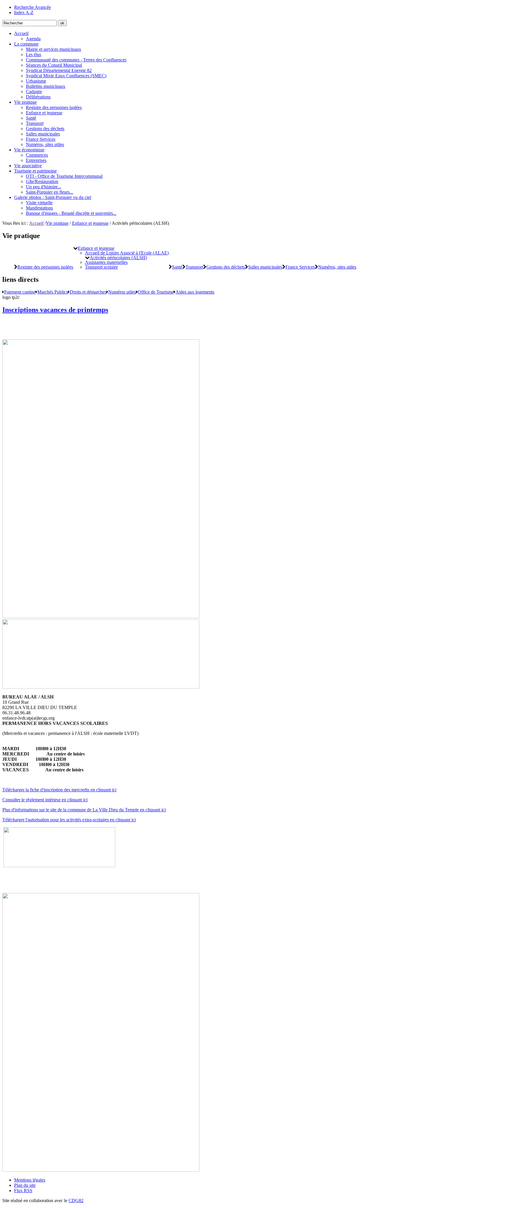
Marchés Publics (52, 291)
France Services (40, 139)
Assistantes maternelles (106, 262)
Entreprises (36, 160)
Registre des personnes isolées (54, 107)
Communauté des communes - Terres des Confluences (76, 59)
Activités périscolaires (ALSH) (118, 257)
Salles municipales (43, 133)
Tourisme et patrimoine (35, 170)
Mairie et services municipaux (53, 49)
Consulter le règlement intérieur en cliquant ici (45, 799)
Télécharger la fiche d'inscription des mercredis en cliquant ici (59, 789)
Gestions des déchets (45, 128)
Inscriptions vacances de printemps (55, 310)
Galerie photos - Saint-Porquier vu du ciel (52, 197)
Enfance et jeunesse (44, 112)
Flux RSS (23, 1190)
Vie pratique (25, 102)
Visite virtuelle (39, 202)
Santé (31, 117)
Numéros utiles (122, 291)
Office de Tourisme (156, 291)
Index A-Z (24, 12)
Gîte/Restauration (42, 181)
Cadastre (34, 91)
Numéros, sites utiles (45, 144)
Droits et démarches (88, 291)
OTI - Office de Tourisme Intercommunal (64, 176)
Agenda (33, 38)
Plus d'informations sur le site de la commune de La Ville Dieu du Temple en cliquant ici (84, 809)
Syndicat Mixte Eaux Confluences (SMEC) (66, 75)
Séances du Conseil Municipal (54, 65)
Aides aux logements (195, 291)
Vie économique (29, 149)
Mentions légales (29, 1179)
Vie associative (28, 165)
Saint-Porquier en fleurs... (49, 192)
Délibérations (38, 96)
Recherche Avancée (32, 7)
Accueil (21, 33)
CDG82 (75, 1200)
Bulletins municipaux (45, 86)
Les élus (33, 54)
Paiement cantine (20, 291)
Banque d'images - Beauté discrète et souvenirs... (71, 213)
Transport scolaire (101, 266)
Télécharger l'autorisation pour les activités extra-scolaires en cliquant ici (69, 819)
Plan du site (25, 1185)
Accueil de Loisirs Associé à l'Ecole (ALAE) (127, 252)
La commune (26, 43)
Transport (35, 123)
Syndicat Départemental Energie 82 (59, 70)
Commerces (37, 155)
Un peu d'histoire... (43, 186)
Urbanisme (36, 80)
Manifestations (39, 207)
